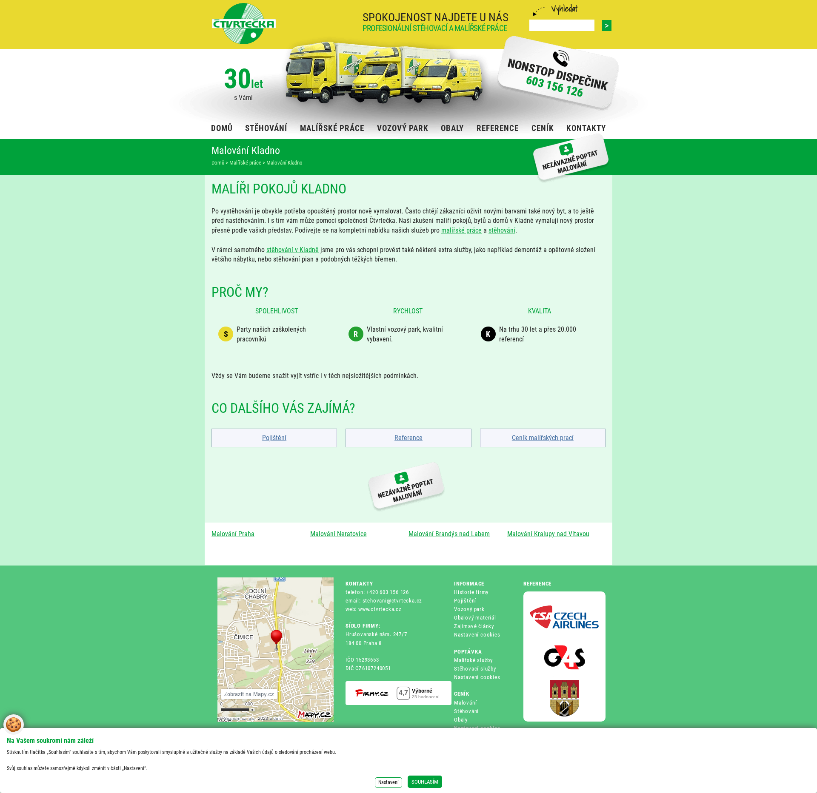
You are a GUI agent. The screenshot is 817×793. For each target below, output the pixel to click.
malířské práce (461, 230)
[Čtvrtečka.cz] (244, 23)
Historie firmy (471, 592)
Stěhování (466, 711)
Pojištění (274, 438)
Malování (465, 702)
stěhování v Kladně (292, 250)
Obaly (461, 719)
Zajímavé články (474, 626)
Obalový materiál (475, 617)
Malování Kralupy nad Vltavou (548, 534)
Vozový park (469, 609)
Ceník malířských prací (543, 438)
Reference (408, 438)
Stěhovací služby (475, 668)
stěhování (501, 230)
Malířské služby (473, 660)
